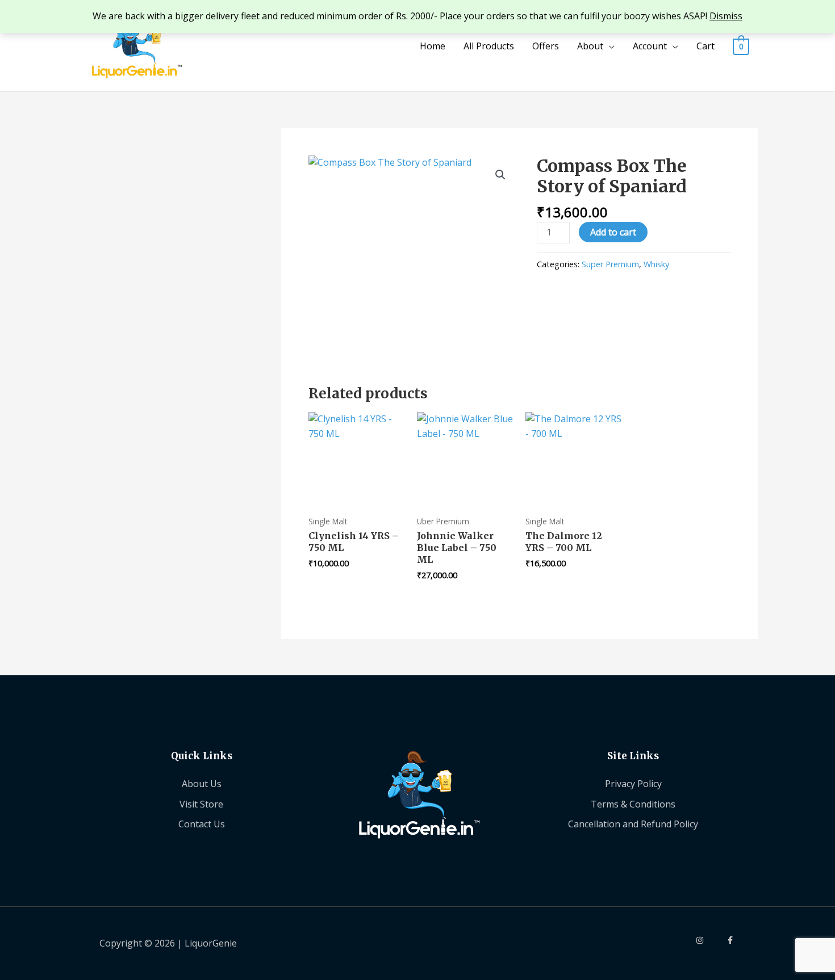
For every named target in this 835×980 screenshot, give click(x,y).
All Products (489, 46)
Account (650, 46)
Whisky (656, 264)
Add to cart (613, 232)
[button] (500, 175)
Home (432, 46)
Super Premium (610, 264)
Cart (705, 46)
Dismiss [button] (725, 16)
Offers (545, 46)
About (590, 46)
